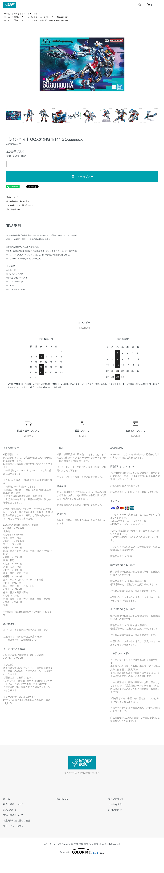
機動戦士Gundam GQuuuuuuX (54, 20)
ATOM (65, 798)
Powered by (65, 852)
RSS (58, 798)
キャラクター (19, 13)
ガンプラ (33, 13)
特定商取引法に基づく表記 (17, 201)
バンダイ (33, 16)
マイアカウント (116, 798)
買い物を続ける (13, 209)
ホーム (7, 13)
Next (119, 64)
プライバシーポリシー (14, 825)
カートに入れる (85, 176)
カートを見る (115, 804)
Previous (44, 64)
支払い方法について (13, 815)
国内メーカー (19, 16)
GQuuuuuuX (62, 16)
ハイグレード (47, 16)
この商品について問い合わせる (19, 205)
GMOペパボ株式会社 (93, 844)
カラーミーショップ (52, 844)
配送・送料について (13, 804)
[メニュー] (159, 5)
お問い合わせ (115, 809)
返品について (12, 197)
